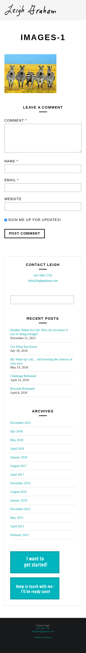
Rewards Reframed (22, 388)
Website (13, 199)
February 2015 (19, 535)
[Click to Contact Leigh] (34, 553)
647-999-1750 (43, 275)
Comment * (15, 120)
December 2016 (20, 483)
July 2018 (16, 431)
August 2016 (18, 491)
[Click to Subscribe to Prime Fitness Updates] (34, 580)
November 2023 (20, 422)
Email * (11, 180)
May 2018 (16, 440)
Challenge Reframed (23, 376)
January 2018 (18, 457)
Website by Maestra (43, 637)
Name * (11, 161)
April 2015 (17, 526)
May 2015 (16, 517)
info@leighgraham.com (43, 280)
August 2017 (18, 466)
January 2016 (18, 500)
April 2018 (17, 448)
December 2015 (20, 509)
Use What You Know (23, 346)
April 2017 (17, 474)
